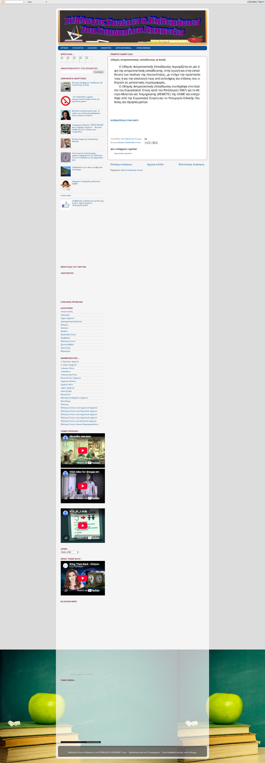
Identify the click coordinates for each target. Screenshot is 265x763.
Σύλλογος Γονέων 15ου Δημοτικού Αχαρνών (79, 414)
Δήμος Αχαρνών (67, 318)
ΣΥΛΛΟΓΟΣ (77, 48)
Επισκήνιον (66, 394)
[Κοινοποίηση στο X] (151, 142)
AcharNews (65, 371)
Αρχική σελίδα (155, 164)
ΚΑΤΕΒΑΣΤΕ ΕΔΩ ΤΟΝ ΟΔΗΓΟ (125, 120)
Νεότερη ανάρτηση (121, 164)
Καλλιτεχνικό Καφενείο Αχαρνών (74, 398)
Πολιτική (64, 404)
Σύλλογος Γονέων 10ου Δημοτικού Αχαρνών (79, 408)
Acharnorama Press (69, 374)
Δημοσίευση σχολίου (123, 153)
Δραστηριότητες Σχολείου (71, 321)
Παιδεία (121, 142)
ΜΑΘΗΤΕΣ (106, 48)
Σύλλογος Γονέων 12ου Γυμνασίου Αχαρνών (79, 411)
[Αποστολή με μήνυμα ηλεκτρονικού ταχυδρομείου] (146, 142)
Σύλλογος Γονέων (68, 341)
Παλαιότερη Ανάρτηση (191, 164)
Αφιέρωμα (65, 315)
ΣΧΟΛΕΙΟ (92, 48)
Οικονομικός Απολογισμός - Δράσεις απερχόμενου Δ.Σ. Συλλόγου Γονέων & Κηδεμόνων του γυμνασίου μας (87, 156)
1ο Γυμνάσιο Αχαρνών (70, 361)
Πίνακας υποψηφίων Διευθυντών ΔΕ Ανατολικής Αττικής (87, 84)
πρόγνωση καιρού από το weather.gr (81, 674)
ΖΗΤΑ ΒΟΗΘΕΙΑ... (124, 48)
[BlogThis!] (148, 142)
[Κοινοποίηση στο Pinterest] (156, 142)
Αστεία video (66, 195)
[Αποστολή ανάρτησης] (145, 139)
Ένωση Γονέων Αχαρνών (71, 378)
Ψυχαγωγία (65, 351)
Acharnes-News (67, 368)
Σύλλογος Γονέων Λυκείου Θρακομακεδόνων (80, 424)
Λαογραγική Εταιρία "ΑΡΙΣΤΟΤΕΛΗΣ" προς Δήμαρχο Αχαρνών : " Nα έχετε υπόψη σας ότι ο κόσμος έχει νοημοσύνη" (88, 128)
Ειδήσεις (64, 325)
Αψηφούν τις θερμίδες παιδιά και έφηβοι (86, 182)
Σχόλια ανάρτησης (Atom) (132, 170)
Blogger (193, 752)
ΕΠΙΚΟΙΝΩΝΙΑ (143, 48)
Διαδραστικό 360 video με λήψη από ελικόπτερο (87, 168)
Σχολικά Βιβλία (67, 344)
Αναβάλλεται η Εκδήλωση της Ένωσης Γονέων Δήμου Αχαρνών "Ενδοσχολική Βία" (88, 203)
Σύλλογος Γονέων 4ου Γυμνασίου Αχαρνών (79, 421)
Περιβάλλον (66, 338)
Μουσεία (64, 328)
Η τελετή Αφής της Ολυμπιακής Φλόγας (85, 140)
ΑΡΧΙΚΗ (64, 48)
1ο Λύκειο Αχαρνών (69, 365)
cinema (97, 742)
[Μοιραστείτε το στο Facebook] (154, 142)
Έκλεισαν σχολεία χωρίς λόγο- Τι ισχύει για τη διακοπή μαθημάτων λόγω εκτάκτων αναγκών (86, 113)
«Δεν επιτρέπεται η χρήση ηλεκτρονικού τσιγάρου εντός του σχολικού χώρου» (86, 99)
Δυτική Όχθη (66, 391)
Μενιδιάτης (66, 401)
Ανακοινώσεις (67, 311)
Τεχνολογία (65, 348)
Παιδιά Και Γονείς (133, 142)
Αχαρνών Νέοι (67, 384)
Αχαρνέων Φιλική (68, 381)
